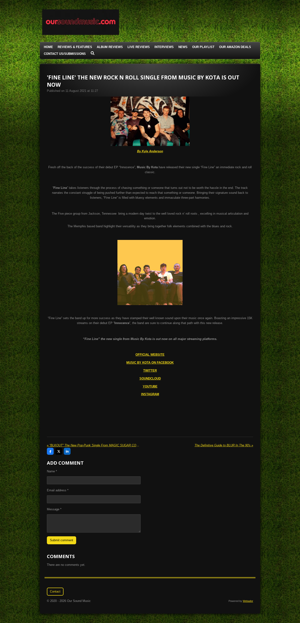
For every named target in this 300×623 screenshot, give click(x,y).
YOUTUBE (150, 386)
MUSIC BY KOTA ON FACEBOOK (150, 362)
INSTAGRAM (150, 394)
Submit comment (61, 540)
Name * (52, 471)
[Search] (92, 53)
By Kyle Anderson (150, 151)
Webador (248, 601)
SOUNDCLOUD (150, 378)
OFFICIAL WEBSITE (150, 354)
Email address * (57, 490)
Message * (54, 509)
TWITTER (150, 370)
